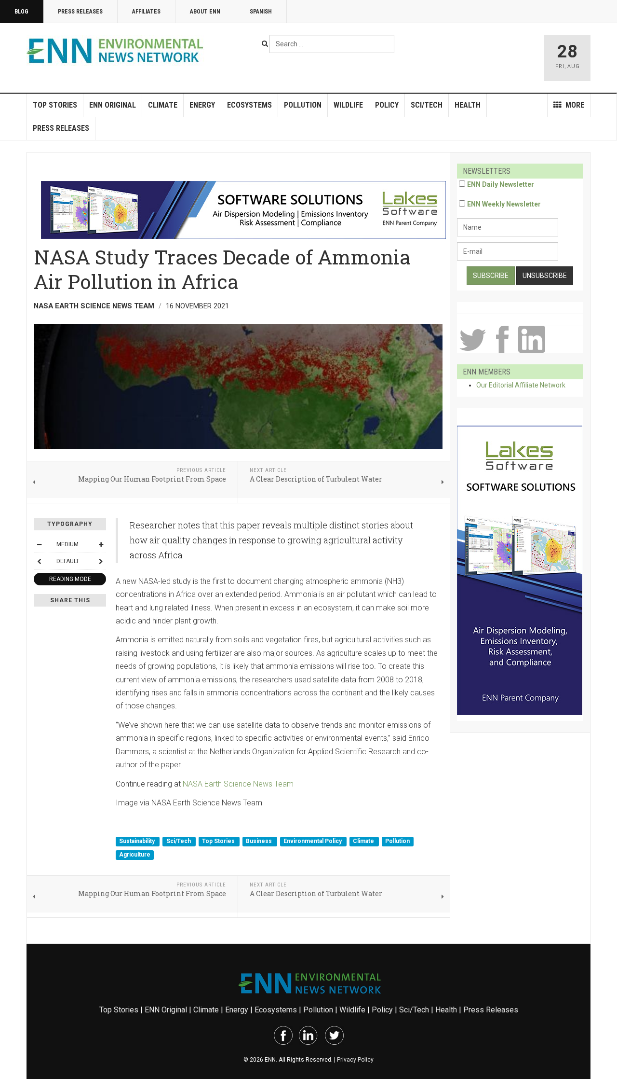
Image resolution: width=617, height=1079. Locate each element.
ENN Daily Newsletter (500, 184)
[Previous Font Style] (39, 561)
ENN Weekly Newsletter (504, 204)
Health (468, 105)
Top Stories (55, 105)
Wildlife (348, 105)
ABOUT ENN (205, 11)
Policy (387, 105)
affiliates (146, 11)
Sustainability (137, 841)
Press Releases (80, 11)
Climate (162, 105)
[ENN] (117, 51)
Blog (21, 11)
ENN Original (112, 105)
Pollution (303, 105)
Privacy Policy (355, 1059)
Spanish (261, 11)
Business (259, 841)
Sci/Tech (427, 105)
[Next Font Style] (100, 561)
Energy (202, 105)
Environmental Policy (313, 841)
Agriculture (134, 854)
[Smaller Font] (39, 544)
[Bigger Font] (100, 544)
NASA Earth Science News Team (238, 783)
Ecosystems (249, 105)
